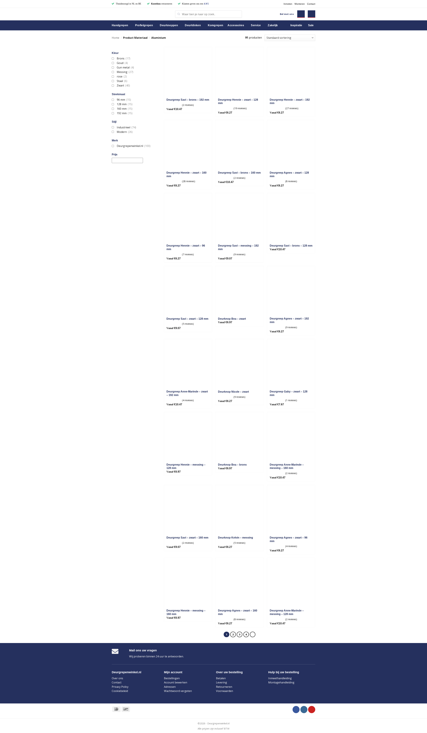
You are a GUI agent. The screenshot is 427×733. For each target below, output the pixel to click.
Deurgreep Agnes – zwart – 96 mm (288, 539)
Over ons (117, 678)
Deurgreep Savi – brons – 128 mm (291, 245)
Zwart (123, 85)
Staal (122, 81)
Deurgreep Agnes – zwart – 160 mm (237, 612)
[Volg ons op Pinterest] (311, 709)
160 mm (124, 109)
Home (115, 38)
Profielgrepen (144, 25)
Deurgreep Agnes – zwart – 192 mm (289, 320)
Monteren (300, 4)
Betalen (221, 678)
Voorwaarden (224, 691)
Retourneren (224, 687)
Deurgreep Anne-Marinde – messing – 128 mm (287, 612)
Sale (311, 25)
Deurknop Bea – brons (232, 464)
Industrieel (126, 127)
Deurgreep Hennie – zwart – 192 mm (290, 101)
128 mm (124, 104)
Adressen (170, 687)
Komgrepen (215, 25)
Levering (221, 682)
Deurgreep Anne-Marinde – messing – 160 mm (287, 466)
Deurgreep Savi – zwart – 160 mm (187, 537)
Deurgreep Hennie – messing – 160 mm (185, 612)
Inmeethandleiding (280, 678)
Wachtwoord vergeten (178, 691)
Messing (125, 72)
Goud (122, 63)
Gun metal (125, 67)
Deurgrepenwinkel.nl (133, 146)
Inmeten (288, 4)
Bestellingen (172, 678)
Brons (123, 58)
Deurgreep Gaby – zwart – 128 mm (288, 393)
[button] (301, 14)
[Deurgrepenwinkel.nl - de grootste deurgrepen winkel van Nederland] (141, 14)
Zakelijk (273, 25)
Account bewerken (175, 682)
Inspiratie (296, 25)
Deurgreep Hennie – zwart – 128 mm (238, 101)
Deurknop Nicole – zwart (233, 391)
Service (256, 25)
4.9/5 (206, 4)
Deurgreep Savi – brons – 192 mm (187, 99)
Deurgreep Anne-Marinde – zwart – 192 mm (187, 393)
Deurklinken (193, 25)
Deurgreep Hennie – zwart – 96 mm (185, 247)
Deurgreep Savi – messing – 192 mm (238, 247)
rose (122, 76)
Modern (124, 132)
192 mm (124, 113)
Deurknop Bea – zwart (232, 318)
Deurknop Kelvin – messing (235, 537)
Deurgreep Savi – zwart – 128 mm (187, 318)
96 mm (124, 99)
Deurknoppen (169, 25)
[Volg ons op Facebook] (296, 709)
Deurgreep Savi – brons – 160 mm (239, 172)
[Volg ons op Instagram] (304, 709)
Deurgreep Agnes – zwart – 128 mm (289, 174)
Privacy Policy (120, 687)
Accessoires (236, 25)
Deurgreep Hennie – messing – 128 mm (185, 466)
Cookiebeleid (120, 691)
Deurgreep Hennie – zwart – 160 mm (186, 174)
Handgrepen (120, 25)
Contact (311, 4)
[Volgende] (253, 634)
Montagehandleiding (281, 682)
